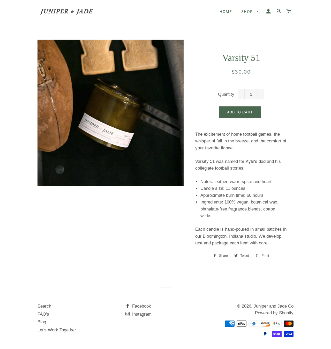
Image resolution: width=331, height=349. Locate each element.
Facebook (141, 306)
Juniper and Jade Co (274, 306)
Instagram (141, 314)
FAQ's (43, 314)
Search (44, 306)
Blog (41, 321)
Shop (247, 11)
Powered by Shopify (274, 312)
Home (226, 11)
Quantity (226, 94)
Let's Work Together (56, 330)
